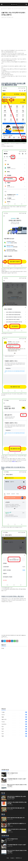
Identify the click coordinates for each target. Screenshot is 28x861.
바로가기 (14, 461)
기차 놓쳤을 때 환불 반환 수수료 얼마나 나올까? (16, 778)
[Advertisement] (14, 694)
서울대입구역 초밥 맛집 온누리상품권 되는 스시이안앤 (16, 824)
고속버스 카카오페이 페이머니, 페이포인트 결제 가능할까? (16, 830)
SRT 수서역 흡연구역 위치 (12, 773)
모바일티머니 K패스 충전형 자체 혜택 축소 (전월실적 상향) (16, 803)
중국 (14, 731)
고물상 (14, 712)
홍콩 (14, 736)
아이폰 (14, 721)
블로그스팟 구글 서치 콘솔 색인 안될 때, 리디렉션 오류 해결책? (17, 785)
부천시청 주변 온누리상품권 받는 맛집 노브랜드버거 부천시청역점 (16, 797)
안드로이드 (5, 8)
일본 (14, 728)
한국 (14, 733)
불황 (2, 637)
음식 (14, 726)
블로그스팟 (14, 719)
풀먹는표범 (4, 17)
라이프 (14, 714)
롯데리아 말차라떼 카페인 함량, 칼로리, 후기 (16, 808)
